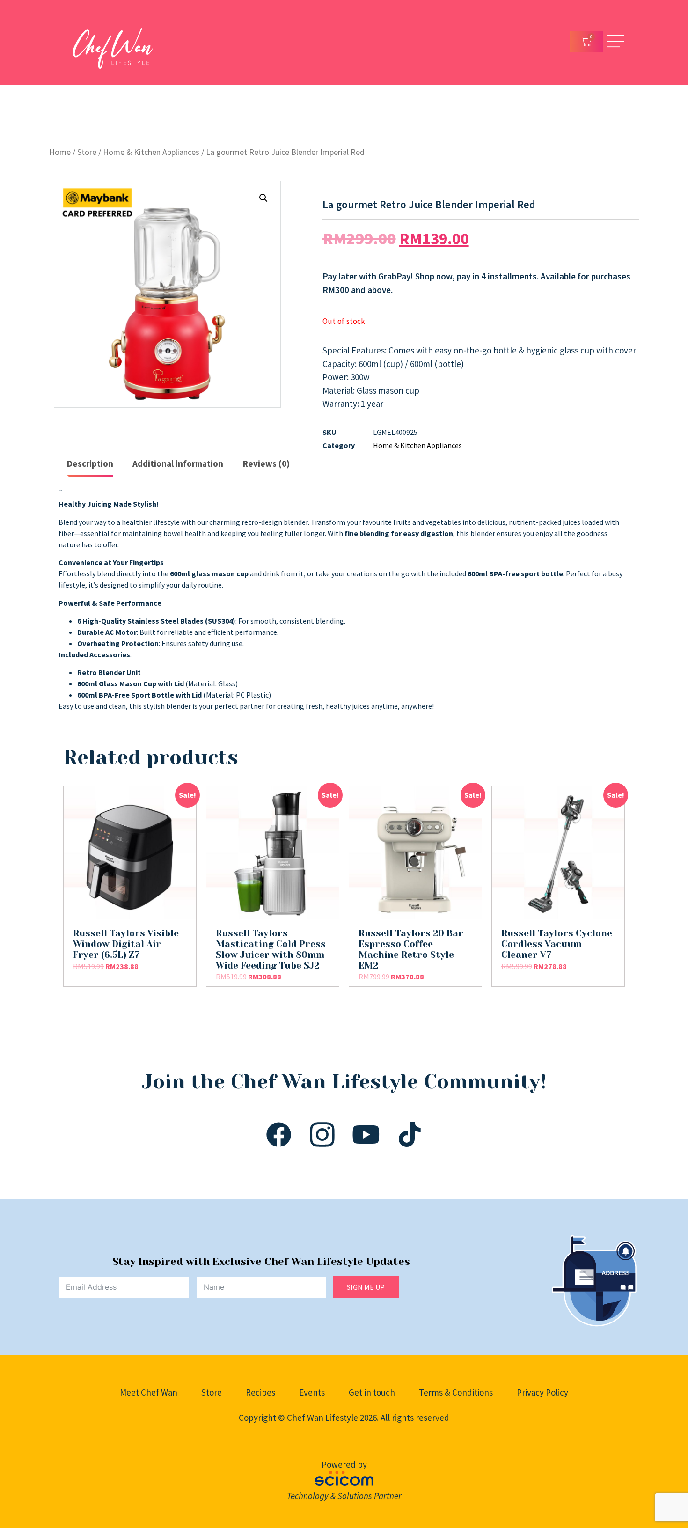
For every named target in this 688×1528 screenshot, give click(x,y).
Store (86, 152)
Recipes (260, 1392)
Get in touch (372, 1392)
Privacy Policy (542, 1392)
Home (60, 152)
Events (312, 1392)
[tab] (90, 464)
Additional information (177, 463)
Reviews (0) (266, 463)
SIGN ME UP (366, 1287)
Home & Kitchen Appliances (151, 152)
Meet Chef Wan (148, 1392)
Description (90, 463)
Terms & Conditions (456, 1392)
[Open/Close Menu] (615, 41)
